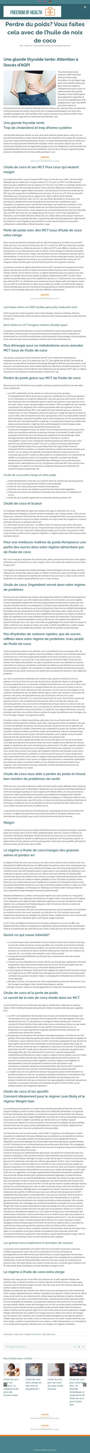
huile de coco (50, 1334)
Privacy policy (52, 1450)
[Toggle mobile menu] (85, 7)
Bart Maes (9, 1334)
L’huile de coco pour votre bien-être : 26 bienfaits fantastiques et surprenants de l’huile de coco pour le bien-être (78, 1392)
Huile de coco (36, 1334)
